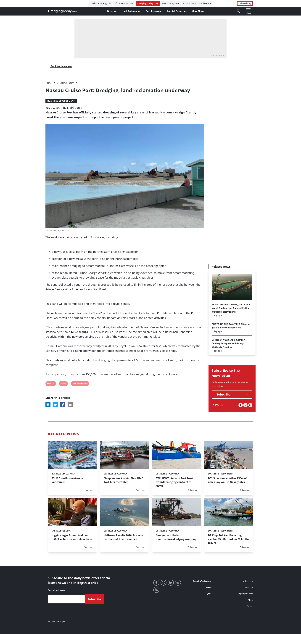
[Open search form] (238, 11)
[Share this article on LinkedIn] (47, 404)
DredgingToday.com (147, 3)
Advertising (245, 3)
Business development (61, 100)
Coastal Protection (177, 11)
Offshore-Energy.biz (100, 3)
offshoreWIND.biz (124, 3)
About (250, 600)
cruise (63, 384)
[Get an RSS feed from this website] (156, 590)
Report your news (245, 593)
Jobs (209, 593)
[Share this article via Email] (70, 404)
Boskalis (50, 384)
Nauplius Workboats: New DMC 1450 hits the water (123, 480)
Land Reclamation (131, 11)
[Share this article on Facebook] (62, 404)
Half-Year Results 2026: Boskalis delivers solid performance (123, 537)
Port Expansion (154, 11)
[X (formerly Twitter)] (245, 405)
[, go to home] (62, 11)
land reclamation (80, 384)
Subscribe (223, 394)
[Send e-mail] (178, 583)
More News (198, 11)
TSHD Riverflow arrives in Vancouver (67, 480)
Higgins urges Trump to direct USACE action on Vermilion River (72, 537)
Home (48, 82)
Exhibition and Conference (197, 3)
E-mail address (56, 590)
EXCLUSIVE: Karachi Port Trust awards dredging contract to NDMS (174, 482)
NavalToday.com (171, 3)
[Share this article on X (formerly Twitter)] (55, 404)
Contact (249, 606)
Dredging (112, 11)
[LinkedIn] (250, 405)
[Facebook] (240, 405)
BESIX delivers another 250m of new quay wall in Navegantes (227, 480)
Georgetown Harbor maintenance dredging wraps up (176, 537)
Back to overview (61, 66)
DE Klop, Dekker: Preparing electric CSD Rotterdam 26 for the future (228, 539)
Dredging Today (65, 82)
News (208, 587)
